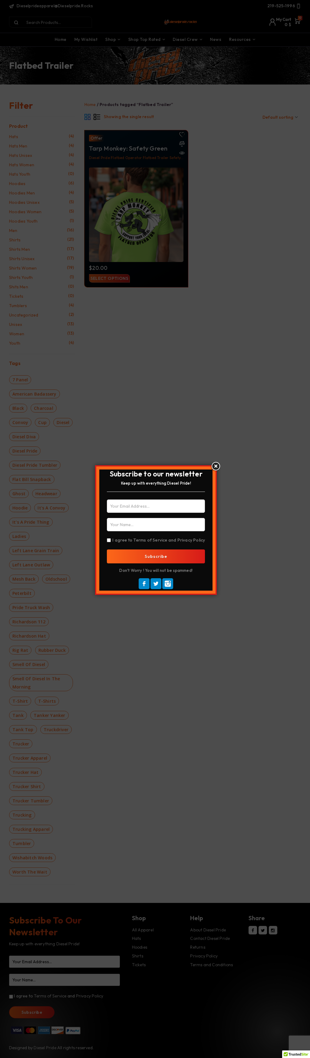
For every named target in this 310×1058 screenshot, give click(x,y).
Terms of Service (150, 540)
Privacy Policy (191, 540)
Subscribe (156, 556)
